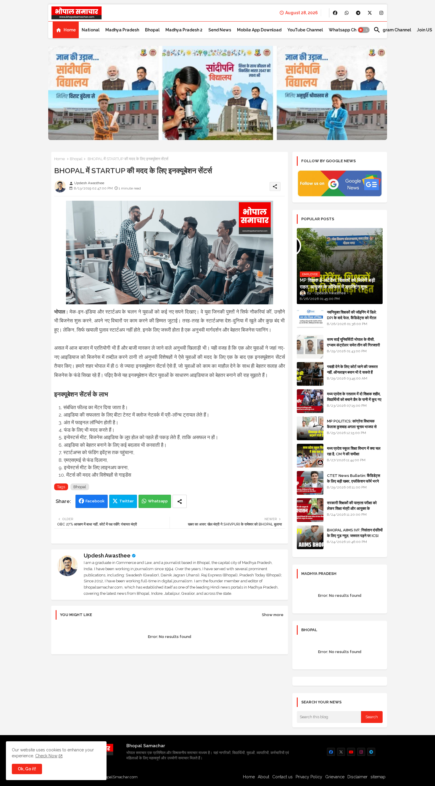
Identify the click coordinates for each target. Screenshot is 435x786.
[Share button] (180, 501)
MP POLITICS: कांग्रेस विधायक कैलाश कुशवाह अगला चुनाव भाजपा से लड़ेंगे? (352, 426)
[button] (364, 30)
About (263, 776)
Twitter (126, 501)
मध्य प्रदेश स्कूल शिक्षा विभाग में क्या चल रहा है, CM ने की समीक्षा (354, 451)
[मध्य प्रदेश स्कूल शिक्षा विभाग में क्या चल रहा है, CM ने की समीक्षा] (310, 455)
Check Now (46, 755)
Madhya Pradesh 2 (183, 30)
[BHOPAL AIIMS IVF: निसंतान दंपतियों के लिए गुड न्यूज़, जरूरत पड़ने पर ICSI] (310, 537)
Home (70, 30)
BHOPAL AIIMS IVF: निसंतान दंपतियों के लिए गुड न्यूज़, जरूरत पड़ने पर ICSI (355, 533)
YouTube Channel (305, 30)
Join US (424, 30)
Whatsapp (158, 501)
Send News (219, 30)
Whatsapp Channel (348, 30)
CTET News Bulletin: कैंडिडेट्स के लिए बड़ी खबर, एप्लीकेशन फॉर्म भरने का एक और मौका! (353, 480)
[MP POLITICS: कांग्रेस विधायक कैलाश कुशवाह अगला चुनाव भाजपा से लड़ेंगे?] (310, 428)
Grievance (334, 776)
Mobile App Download (259, 30)
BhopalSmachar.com (119, 777)
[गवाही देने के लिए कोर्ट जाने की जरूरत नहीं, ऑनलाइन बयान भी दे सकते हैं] (310, 374)
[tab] (66, 30)
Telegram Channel (392, 30)
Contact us (282, 776)
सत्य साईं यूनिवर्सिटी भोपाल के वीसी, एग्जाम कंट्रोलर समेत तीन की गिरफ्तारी (353, 342)
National (90, 30)
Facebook (95, 501)
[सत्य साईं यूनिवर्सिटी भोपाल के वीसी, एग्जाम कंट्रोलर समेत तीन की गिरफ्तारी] (310, 347)
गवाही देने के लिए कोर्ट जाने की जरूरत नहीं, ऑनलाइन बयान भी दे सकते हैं (352, 369)
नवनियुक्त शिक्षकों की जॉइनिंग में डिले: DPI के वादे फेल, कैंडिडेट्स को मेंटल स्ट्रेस (352, 317)
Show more (272, 615)
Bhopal (152, 30)
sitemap (378, 776)
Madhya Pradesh (122, 30)
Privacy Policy (309, 776)
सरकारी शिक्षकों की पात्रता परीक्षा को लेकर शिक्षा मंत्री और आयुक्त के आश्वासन (352, 508)
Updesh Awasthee (107, 555)
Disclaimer (357, 776)
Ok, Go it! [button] (27, 768)
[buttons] (335, 12)
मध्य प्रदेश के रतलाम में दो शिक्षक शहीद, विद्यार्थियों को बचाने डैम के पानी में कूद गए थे (354, 399)
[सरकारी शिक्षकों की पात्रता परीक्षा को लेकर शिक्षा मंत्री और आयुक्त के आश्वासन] (310, 510)
